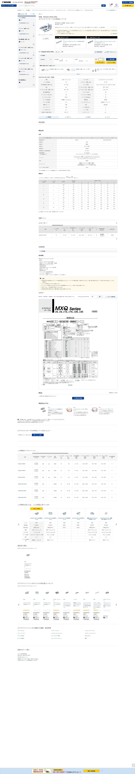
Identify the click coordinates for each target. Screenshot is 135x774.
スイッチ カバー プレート (56, 638)
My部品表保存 (99, 51)
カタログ (46, 38)
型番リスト (69, 117)
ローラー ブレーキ (55, 630)
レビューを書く (38, 434)
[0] (110, 5)
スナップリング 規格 (55, 635)
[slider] (81, 296)
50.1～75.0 (23, 60)
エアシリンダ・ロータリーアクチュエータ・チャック (43, 10)
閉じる (102, 771)
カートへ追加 (112, 62)
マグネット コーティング (90, 633)
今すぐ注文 (101, 62)
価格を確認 (112, 59)
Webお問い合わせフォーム (23, 657)
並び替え (106, 229)
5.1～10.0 (22, 41)
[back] (19, 524)
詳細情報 (88, 117)
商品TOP (40, 296)
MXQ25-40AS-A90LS (22, 484)
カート (110, 6)
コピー (59, 51)
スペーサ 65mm (21, 635)
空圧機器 (28, 10)
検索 (103, 5)
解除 (33, 25)
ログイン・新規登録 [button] (129, 2)
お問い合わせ (116, 6)
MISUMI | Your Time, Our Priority (8, 1)
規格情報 (50, 296)
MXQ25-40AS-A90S (22, 490)
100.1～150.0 (23, 49)
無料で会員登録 (91, 771)
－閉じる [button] (78, 74)
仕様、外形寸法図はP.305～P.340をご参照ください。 (64, 296)
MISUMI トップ (21, 10)
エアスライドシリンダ (60, 10)
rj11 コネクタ (87, 635)
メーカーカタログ (54, 419)
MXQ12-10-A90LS (21, 470)
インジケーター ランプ (89, 630)
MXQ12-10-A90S (21, 477)
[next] (116, 524)
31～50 (22, 30)
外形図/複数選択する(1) (24, 23)
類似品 (43, 55)
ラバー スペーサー (21, 633)
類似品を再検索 (79, 398)
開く (100, 296)
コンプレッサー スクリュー (57, 633)
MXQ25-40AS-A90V (22, 497)
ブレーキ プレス (21, 630)
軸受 (86, 638)
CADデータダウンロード (111, 51)
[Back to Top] (133, 765)
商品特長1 (46, 296)
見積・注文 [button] (128, 5)
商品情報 (49, 117)
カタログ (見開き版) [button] (111, 296)
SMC (40, 14)
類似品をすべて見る (113, 392)
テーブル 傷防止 (21, 638)
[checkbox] (26, 20)
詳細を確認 (102, 27)
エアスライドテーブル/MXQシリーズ (75, 10)
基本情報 (43, 251)
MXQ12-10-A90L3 (21, 463)
